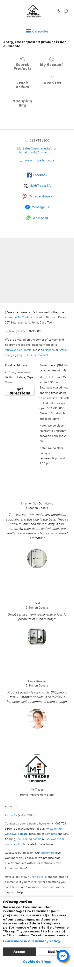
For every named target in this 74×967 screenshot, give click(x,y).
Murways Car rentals (18, 350)
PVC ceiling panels (29, 839)
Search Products (22, 67)
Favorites (51, 83)
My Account (51, 65)
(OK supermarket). (37, 355)
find (14, 887)
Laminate (50, 834)
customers (47, 853)
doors (24, 834)
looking (36, 882)
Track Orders (22, 85)
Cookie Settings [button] (37, 962)
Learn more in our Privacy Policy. (32, 941)
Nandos (50, 350)
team (52, 887)
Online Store (37, 877)
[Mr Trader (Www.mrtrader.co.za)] (33, 11)
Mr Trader (23, 317)
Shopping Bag (22, 103)
